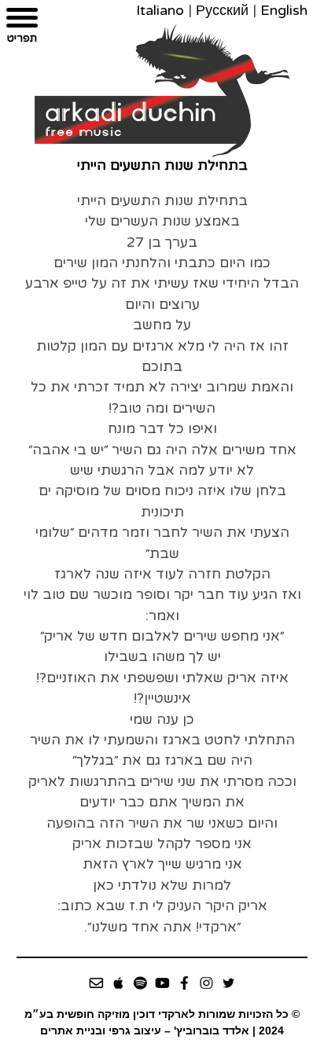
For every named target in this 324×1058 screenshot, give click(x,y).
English (283, 10)
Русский (222, 10)
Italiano (160, 10)
